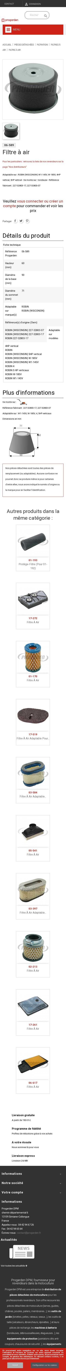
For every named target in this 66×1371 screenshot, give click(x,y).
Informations (12, 1201)
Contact (9, 4)
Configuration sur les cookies (44, 1365)
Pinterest (27, 221)
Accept (15, 1365)
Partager (15, 221)
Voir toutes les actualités (13, 1265)
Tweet (21, 221)
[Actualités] (22, 1251)
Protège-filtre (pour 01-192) (33, 564)
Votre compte (12, 1192)
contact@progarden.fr (29, 1232)
